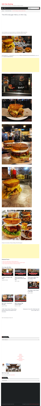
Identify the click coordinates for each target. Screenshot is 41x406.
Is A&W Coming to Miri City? (7, 278)
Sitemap (20, 358)
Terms (20, 357)
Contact (20, 355)
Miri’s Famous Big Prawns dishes (19, 304)
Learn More (12, 374)
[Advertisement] (20, 24)
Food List (20, 360)
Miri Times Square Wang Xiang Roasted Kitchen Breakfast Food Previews (9, 310)
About (20, 354)
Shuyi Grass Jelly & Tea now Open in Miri (33, 278)
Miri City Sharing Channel (34, 404)
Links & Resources (20, 359)
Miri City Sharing (7, 4)
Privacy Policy (20, 356)
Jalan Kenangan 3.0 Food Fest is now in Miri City (20, 278)
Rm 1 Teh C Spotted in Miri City (7, 304)
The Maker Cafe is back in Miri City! (33, 291)
